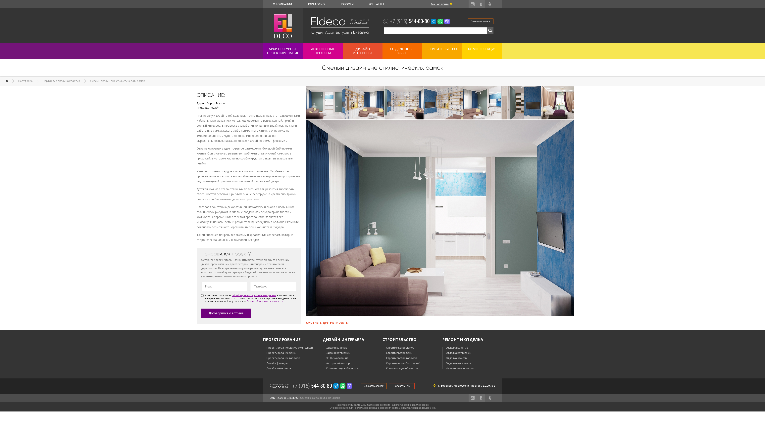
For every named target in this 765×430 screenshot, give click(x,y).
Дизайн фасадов (277, 363)
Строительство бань (399, 353)
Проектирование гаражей (283, 358)
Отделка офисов (456, 358)
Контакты (376, 4)
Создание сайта (309, 398)
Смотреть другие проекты (327, 322)
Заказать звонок (480, 21)
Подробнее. (429, 408)
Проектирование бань (281, 353)
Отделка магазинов (458, 363)
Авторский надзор (338, 363)
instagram (473, 4)
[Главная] (6, 81)
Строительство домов (400, 347)
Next (569, 103)
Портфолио (316, 4)
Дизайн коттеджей (338, 353)
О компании (282, 4)
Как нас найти (440, 4)
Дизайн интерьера (279, 368)
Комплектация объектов (342, 368)
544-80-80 (410, 21)
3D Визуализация (337, 358)
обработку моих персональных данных (254, 295)
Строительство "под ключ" (403, 363)
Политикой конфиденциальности (264, 301)
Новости (347, 4)
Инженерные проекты (460, 368)
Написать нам (401, 385)
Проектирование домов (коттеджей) (290, 347)
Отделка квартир (457, 347)
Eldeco (327, 21)
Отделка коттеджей (458, 353)
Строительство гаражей (401, 358)
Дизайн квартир (336, 347)
